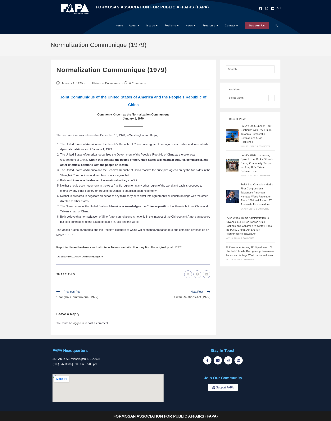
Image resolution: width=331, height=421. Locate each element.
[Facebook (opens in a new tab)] (260, 8)
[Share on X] (188, 274)
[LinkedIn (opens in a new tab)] (273, 8)
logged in (78, 323)
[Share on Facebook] (197, 274)
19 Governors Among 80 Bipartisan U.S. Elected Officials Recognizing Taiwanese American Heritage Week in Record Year (250, 251)
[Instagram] (228, 360)
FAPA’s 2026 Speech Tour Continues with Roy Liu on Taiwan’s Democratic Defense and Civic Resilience (256, 133)
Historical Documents (106, 83)
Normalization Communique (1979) (83, 257)
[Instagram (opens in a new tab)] (267, 8)
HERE (178, 247)
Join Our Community (223, 378)
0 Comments (137, 83)
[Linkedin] (238, 360)
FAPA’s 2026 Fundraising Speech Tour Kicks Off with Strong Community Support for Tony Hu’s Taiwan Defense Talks (257, 163)
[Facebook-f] (207, 360)
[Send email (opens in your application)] (279, 8)
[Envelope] (218, 360)
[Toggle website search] (276, 25)
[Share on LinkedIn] (206, 274)
